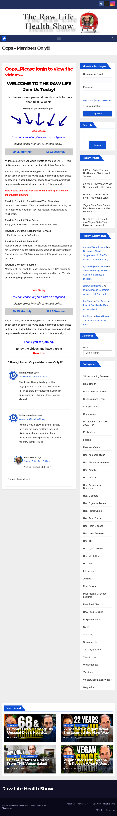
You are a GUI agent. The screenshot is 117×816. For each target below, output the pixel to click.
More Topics (89, 586)
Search (87, 125)
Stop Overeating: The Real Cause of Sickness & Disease (96, 274)
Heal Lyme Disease (93, 548)
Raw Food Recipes (93, 612)
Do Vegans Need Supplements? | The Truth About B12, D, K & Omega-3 (97, 255)
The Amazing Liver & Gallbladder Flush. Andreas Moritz (96, 305)
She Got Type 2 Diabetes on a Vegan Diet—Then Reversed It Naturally (96, 222)
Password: (88, 87)
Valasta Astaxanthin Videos (97, 680)
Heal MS (87, 563)
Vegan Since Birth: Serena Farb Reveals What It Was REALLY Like (97, 208)
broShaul (87, 301)
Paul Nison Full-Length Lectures (95, 595)
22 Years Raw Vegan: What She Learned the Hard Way (86, 731)
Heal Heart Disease (93, 533)
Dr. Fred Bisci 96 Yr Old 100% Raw (95, 423)
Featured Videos (91, 447)
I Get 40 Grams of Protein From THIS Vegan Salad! (28, 762)
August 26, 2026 (17, 737)
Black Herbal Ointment (95, 391)
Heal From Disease (93, 526)
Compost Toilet (91, 406)
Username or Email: (93, 74)
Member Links (109, 804)
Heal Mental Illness (93, 556)
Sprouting (88, 634)
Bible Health (89, 384)
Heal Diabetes (90, 496)
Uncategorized (90, 665)
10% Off (99, 810)
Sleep (86, 627)
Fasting (87, 440)
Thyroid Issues (90, 657)
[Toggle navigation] (59, 38)
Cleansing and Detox (94, 399)
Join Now (97, 804)
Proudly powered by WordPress (15, 806)
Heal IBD (88, 541)
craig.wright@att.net (93, 286)
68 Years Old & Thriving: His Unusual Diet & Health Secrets (97, 173)
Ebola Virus (89, 432)
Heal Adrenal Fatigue (94, 455)
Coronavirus (89, 414)
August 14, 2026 (73, 769)
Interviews (88, 571)
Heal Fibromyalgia (92, 511)
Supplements (90, 642)
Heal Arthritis (90, 470)
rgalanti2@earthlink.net (95, 247)
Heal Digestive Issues (94, 503)
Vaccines (88, 672)
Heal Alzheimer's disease (96, 462)
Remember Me (92, 106)
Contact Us (110, 810)
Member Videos (83, 804)
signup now (88, 100)
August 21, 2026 (73, 737)
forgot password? (103, 100)
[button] (113, 38)
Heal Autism (89, 477)
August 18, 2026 (17, 769)
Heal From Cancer (92, 518)
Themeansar (7, 808)
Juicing (87, 578)
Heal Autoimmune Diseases (92, 486)
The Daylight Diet (92, 649)
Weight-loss (89, 687)
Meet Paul (70, 804)
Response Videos (92, 619)
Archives (87, 347)
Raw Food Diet (91, 604)
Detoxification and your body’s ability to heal (96, 320)
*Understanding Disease (96, 376)
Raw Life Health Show (10, 22)
